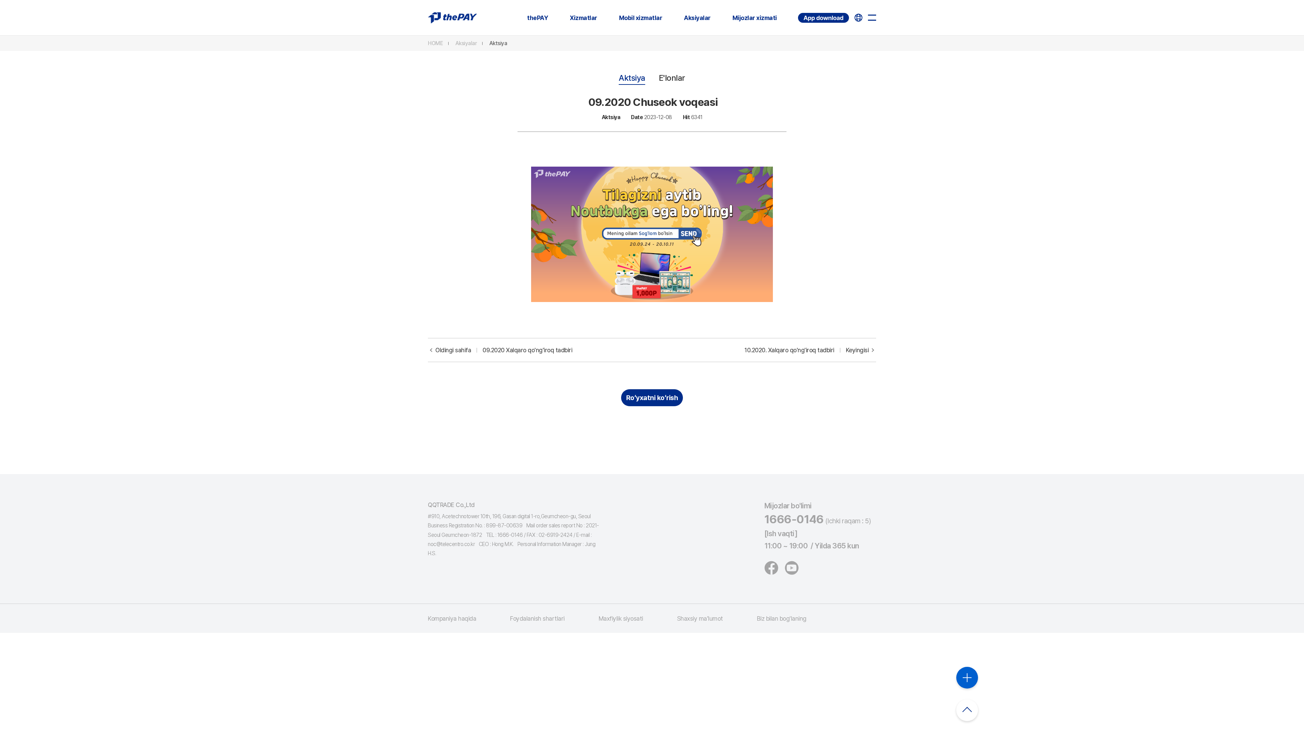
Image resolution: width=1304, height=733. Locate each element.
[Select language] (858, 18)
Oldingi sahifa (503, 350)
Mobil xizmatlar (641, 17)
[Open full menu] (872, 18)
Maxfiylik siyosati (621, 618)
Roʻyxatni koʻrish (652, 398)
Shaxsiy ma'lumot (700, 618)
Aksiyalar (697, 17)
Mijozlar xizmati (754, 17)
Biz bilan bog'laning (782, 618)
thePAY (537, 17)
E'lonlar (672, 78)
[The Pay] (452, 17)
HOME (435, 43)
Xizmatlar (583, 17)
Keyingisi (806, 350)
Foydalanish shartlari (537, 618)
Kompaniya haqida (452, 618)
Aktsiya (498, 43)
